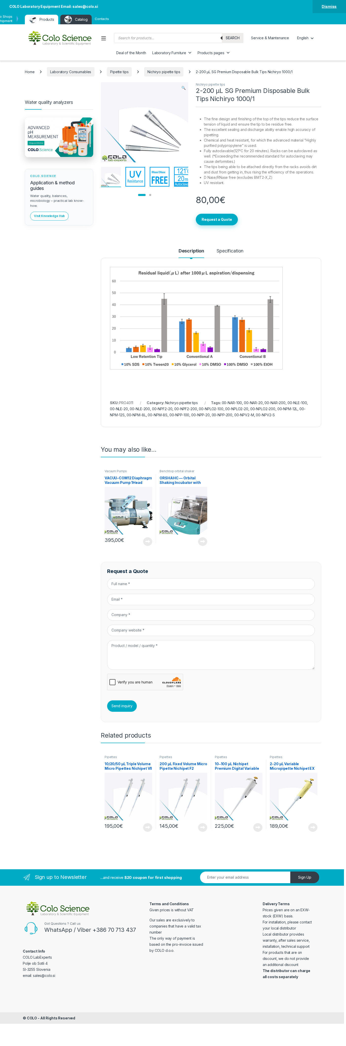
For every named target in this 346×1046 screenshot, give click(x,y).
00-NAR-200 (274, 403)
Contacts (102, 19)
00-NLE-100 (297, 403)
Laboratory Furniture (169, 53)
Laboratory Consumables (70, 72)
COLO (32, 1018)
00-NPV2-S (265, 415)
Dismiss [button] (329, 6)
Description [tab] (191, 251)
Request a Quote (217, 219)
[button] (183, 88)
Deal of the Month (131, 53)
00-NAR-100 (232, 403)
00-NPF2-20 (162, 409)
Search (233, 38)
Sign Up (304, 877)
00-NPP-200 (222, 415)
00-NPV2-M (244, 415)
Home (29, 72)
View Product (145, 541)
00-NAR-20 (253, 403)
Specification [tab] (230, 251)
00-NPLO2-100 (211, 409)
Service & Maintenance (270, 38)
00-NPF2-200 (185, 409)
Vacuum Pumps (116, 471)
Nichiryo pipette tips (163, 72)
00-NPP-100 (179, 415)
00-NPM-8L (136, 415)
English (303, 38)
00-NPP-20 (200, 415)
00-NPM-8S (157, 415)
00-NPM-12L (287, 409)
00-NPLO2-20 (236, 409)
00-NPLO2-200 (262, 409)
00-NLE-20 (119, 409)
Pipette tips (119, 72)
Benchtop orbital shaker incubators (177, 472)
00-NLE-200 (140, 409)
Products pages (211, 53)
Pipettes (111, 757)
